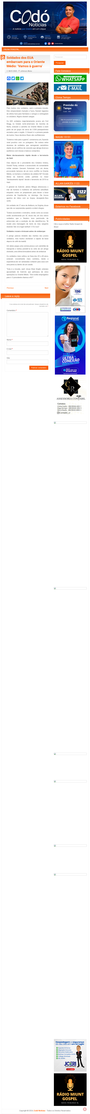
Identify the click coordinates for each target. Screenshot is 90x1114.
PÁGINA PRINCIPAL (11, 49)
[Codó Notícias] (45, 24)
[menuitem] (11, 49)
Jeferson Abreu (26, 71)
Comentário (12, 310)
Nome (10, 340)
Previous (10, 288)
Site (8, 358)
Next (46, 288)
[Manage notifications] (85, 1109)
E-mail (10, 349)
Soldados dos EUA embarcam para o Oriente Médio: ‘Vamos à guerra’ (26, 62)
